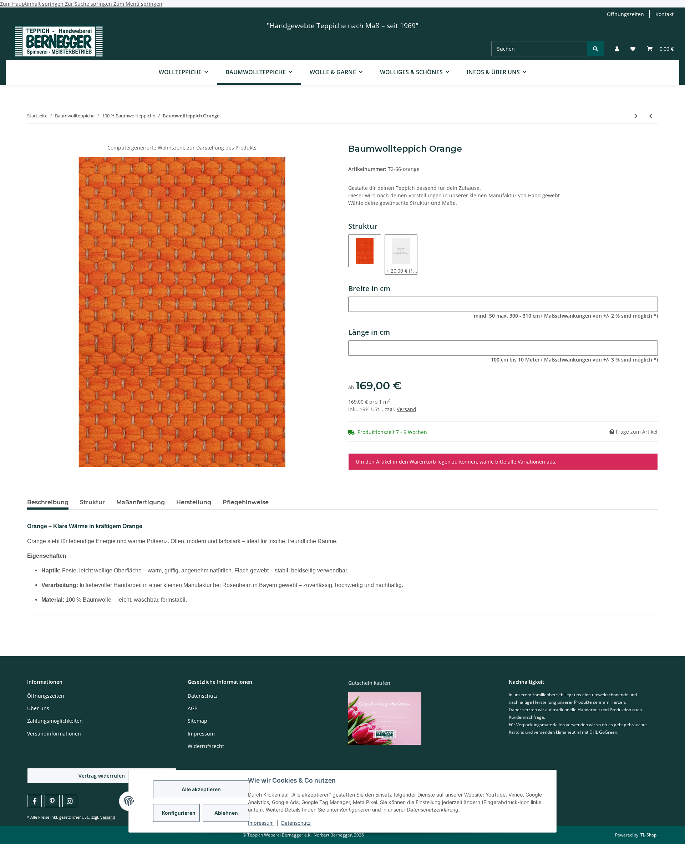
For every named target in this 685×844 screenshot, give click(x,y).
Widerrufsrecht (206, 746)
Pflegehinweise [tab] (246, 502)
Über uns (38, 708)
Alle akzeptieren (201, 789)
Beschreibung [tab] (47, 502)
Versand (406, 409)
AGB (193, 708)
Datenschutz (296, 823)
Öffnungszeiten (625, 14)
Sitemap (197, 720)
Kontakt (664, 14)
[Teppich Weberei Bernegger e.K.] (58, 42)
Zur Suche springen (89, 3)
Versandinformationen (54, 733)
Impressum (261, 823)
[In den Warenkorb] (33, 140)
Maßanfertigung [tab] (140, 502)
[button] (617, 48)
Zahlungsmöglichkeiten (55, 720)
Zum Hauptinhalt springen (32, 3)
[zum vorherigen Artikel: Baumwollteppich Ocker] (650, 115)
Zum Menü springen (137, 3)
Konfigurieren (179, 813)
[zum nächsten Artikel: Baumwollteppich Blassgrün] (636, 115)
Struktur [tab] (92, 502)
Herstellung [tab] (193, 502)
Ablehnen (226, 813)
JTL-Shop (647, 835)
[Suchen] (595, 48)
